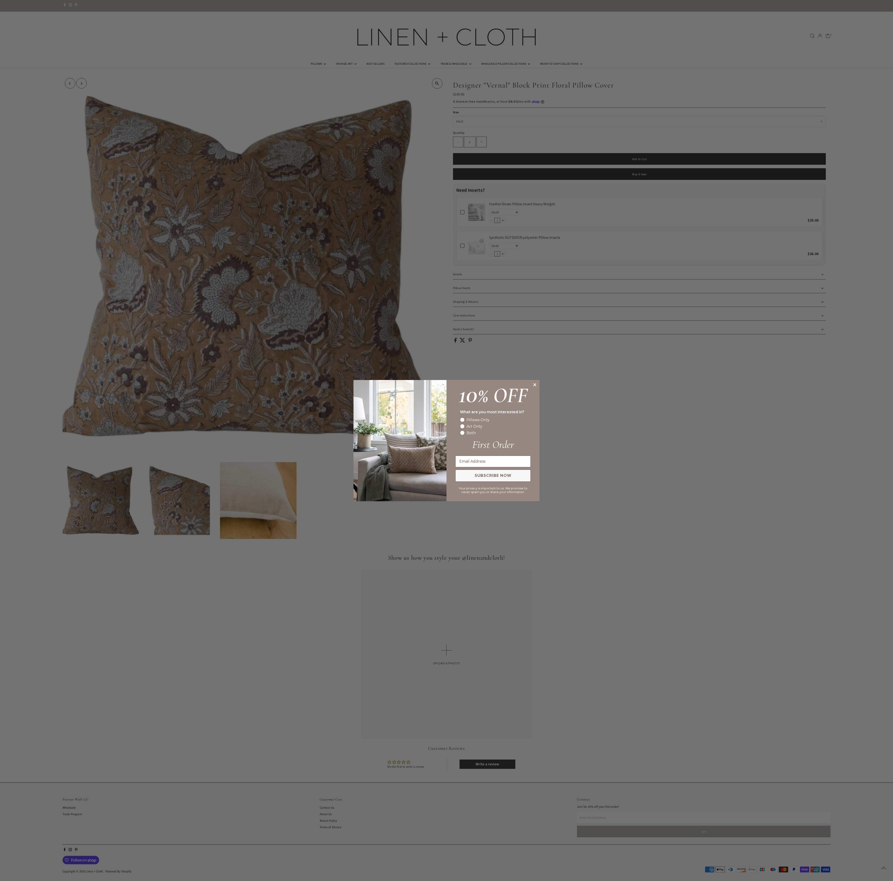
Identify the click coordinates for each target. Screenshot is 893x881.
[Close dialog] (535, 385)
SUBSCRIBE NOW (493, 475)
